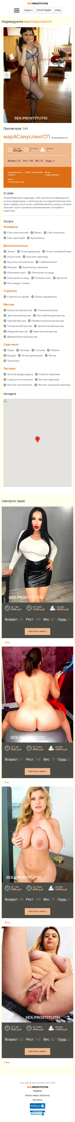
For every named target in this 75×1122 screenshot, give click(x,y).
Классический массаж (19, 310)
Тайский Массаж (16, 320)
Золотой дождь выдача (20, 374)
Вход (57, 10)
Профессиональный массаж (48, 320)
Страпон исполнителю (20, 379)
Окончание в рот (16, 272)
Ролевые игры (43, 278)
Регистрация (44, 10)
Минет (38, 232)
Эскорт (11, 251)
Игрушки (12, 267)
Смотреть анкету (37, 631)
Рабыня (55, 350)
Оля (6, 782)
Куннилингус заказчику (35, 267)
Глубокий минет (48, 262)
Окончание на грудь (43, 272)
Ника (7, 1062)
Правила (37, 1091)
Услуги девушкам (30, 251)
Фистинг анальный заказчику (54, 384)
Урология (62, 278)
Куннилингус (38, 238)
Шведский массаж (17, 331)
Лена (7, 922)
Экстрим (24, 350)
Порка (10, 350)
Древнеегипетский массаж (22, 336)
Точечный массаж (48, 310)
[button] (37, 439)
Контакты (37, 1100)
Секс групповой (16, 238)
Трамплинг (13, 360)
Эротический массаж (19, 315)
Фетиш (52, 355)
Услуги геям (14, 256)
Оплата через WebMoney (37, 1095)
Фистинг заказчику (49, 379)
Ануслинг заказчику (37, 256)
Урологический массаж (51, 326)
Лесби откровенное (46, 296)
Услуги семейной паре (58, 251)
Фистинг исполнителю (19, 384)
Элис (7, 642)
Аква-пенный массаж (45, 331)
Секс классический (17, 232)
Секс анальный (56, 232)
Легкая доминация (32, 355)
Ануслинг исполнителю (20, 262)
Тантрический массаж (19, 326)
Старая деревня (52, 175)
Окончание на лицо (18, 278)
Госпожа (40, 350)
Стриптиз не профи (18, 296)
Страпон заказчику (49, 374)
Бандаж (11, 355)
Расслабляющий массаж (51, 315)
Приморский (37, 172)
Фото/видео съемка (18, 283)
